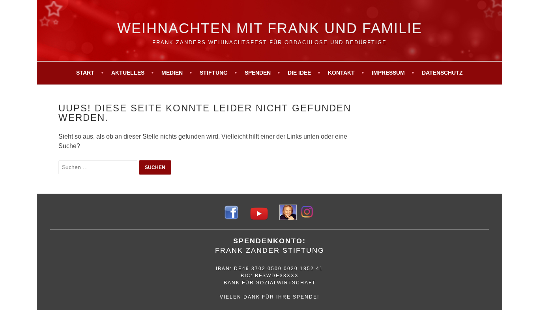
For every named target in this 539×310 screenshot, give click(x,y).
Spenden (258, 73)
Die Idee (299, 73)
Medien (172, 73)
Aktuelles (127, 73)
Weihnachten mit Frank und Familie (269, 28)
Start (85, 73)
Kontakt (341, 73)
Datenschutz (442, 73)
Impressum (388, 73)
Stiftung (214, 73)
